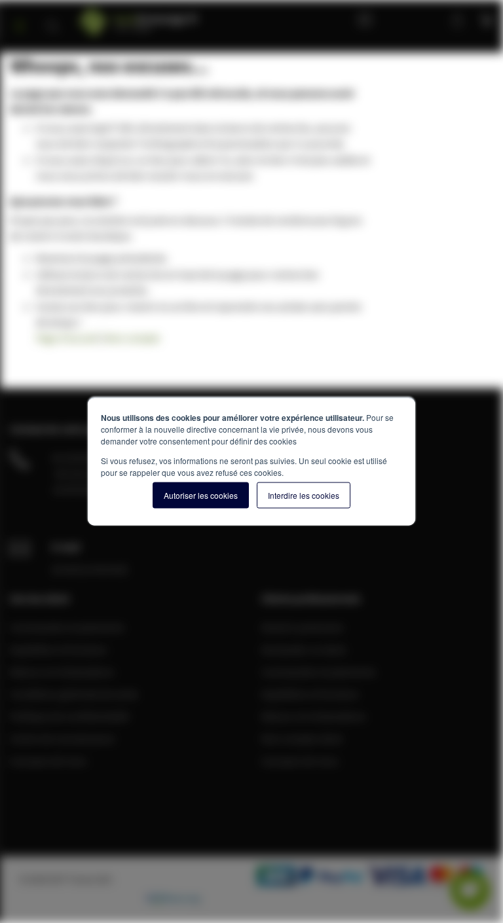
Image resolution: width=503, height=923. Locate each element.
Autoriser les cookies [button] (201, 495)
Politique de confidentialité (69, 716)
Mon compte (414, 19)
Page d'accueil (67, 337)
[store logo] (168, 18)
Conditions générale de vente (74, 693)
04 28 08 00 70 (82, 457)
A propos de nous (48, 760)
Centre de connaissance (62, 738)
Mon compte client (302, 738)
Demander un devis (303, 649)
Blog (368, 19)
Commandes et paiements (67, 627)
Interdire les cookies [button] (303, 495)
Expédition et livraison (58, 649)
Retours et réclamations (62, 671)
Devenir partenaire (302, 627)
